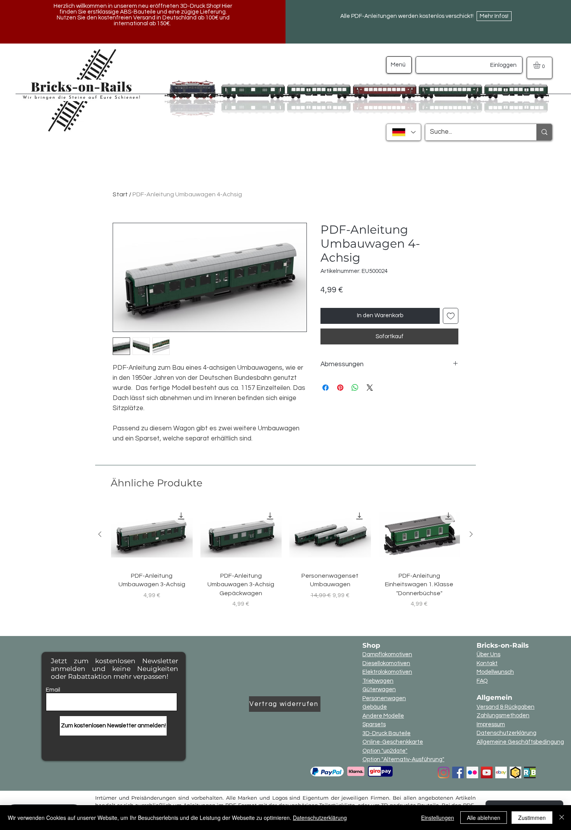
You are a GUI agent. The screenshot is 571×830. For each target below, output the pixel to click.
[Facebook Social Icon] (458, 772)
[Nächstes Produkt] (471, 534)
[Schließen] (561, 817)
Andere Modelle (383, 716)
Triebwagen (377, 681)
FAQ (482, 681)
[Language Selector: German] (403, 132)
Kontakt (487, 663)
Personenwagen (384, 698)
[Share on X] (369, 387)
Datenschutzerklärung (506, 733)
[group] (285, 561)
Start (120, 194)
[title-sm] (530, 772)
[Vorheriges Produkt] (99, 534)
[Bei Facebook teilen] (325, 387)
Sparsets (374, 724)
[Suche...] (544, 132)
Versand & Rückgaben (505, 707)
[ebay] (501, 772)
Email (53, 690)
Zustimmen (532, 817)
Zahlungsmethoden (503, 715)
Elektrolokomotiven (387, 672)
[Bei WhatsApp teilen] (355, 387)
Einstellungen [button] (437, 817)
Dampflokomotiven (387, 654)
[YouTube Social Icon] (487, 772)
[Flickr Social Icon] (472, 772)
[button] (540, 64)
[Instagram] (443, 772)
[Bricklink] (515, 772)
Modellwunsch (495, 672)
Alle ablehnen (483, 817)
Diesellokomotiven (386, 663)
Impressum (491, 724)
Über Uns (488, 654)
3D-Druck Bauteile (386, 733)
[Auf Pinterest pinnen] (340, 387)
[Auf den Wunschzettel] (451, 316)
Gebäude (374, 707)
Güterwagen (379, 689)
